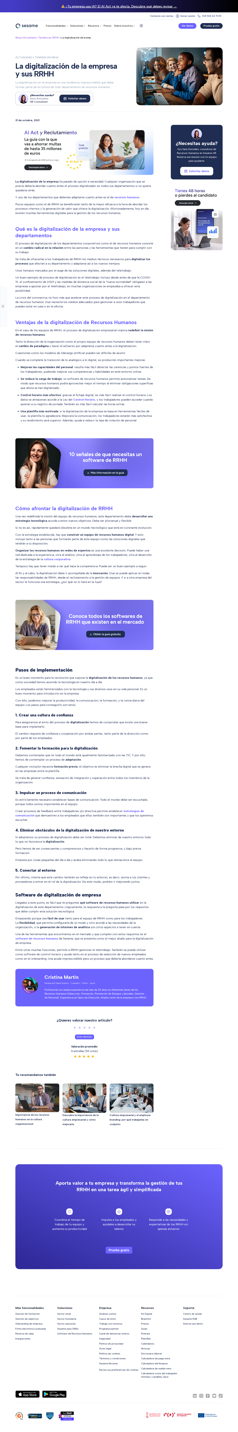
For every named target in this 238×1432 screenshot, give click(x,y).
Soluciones (76, 25)
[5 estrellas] (94, 1027)
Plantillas (146, 1338)
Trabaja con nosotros (110, 1323)
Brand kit (146, 1318)
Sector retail (64, 1313)
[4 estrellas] (89, 1027)
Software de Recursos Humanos (74, 1333)
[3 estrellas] (84, 1027)
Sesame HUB (190, 1318)
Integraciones (22, 1338)
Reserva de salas (24, 1333)
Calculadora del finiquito (154, 1363)
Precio (107, 25)
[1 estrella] (74, 1027)
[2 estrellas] (79, 1027)
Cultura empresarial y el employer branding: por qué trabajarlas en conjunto (130, 1120)
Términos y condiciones (112, 1358)
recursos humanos (126, 197)
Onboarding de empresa (28, 1323)
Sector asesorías (66, 1323)
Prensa (145, 1323)
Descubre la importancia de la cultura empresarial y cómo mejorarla (80, 1120)
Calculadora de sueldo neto (156, 1368)
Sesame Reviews (108, 1363)
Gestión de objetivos (27, 1318)
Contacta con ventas (161, 16)
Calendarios (147, 1343)
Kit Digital (146, 1313)
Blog (18, 37)
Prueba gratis (211, 25)
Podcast (145, 1333)
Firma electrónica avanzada (30, 1328)
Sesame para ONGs (68, 1328)
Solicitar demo (77, 98)
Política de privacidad (111, 1343)
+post (92, 983)
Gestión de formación (27, 1313)
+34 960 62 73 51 (211, 16)
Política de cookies (109, 1353)
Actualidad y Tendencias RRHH (41, 37)
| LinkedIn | (75, 983)
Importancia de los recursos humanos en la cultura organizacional (32, 1119)
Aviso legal (105, 1348)
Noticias (145, 1348)
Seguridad (104, 1338)
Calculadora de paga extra (155, 1358)
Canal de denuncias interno (114, 1333)
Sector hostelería (66, 1318)
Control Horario (84, 399)
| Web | (85, 983)
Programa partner (109, 1328)
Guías (144, 1328)
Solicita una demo (193, 1323)
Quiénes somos (107, 1313)
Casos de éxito (107, 1318)
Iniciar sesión (188, 16)
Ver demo (187, 25)
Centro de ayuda (192, 1313)
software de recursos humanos (36, 938)
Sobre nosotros (123, 25)
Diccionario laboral (151, 1353)
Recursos (93, 25)
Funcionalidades (56, 25)
